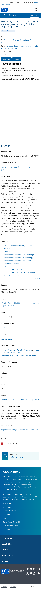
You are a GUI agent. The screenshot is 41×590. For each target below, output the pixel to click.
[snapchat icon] (34, 573)
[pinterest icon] (31, 573)
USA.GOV (13, 587)
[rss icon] (38, 573)
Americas (11, 350)
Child (5, 266)
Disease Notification (11, 275)
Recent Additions (9, 511)
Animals (6, 251)
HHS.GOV (4, 587)
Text (3, 328)
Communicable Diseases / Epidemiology (19, 272)
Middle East (15, 352)
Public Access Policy (10, 526)
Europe (36, 350)
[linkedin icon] (38, 569)
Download (6, 59)
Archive (4, 561)
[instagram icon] (34, 569)
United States (30, 355)
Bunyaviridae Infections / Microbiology (18, 257)
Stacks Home (8, 503)
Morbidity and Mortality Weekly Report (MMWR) (20, 399)
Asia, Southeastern (24, 350)
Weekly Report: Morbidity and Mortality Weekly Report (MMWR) (20, 47)
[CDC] (4, 10)
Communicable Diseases (13, 269)
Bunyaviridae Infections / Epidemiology (18, 254)
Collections (7, 507)
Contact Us (7, 529)
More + (37, 278)
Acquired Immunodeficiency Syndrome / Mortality (18, 247)
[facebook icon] (27, 569)
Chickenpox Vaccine (11, 263)
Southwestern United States (13, 355)
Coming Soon (8, 514)
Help (5, 518)
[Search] (37, 9)
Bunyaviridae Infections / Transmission (18, 260)
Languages (6, 555)
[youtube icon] (27, 573)
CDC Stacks (10, 472)
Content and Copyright (11, 522)
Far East (6, 352)
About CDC (6, 544)
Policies (4, 549)
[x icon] (31, 569)
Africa (4, 350)
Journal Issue (7, 339)
